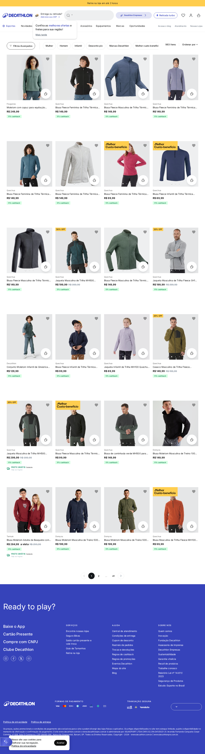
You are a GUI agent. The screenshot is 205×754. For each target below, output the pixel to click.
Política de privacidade (15, 722)
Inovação (163, 635)
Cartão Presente (18, 634)
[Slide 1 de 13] (127, 250)
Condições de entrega (123, 635)
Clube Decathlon (18, 649)
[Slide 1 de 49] (175, 250)
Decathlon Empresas (169, 649)
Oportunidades (137, 26)
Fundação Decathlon (169, 640)
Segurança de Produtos (170, 681)
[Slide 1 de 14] (78, 164)
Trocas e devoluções (123, 649)
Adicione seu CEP (49, 17)
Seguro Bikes (73, 635)
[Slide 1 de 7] (29, 337)
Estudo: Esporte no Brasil (171, 685)
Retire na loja (73, 653)
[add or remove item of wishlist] (48, 59)
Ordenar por (188, 44)
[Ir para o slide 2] (29, 97)
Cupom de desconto (122, 640)
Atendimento (180, 26)
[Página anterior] (84, 576)
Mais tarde (41, 34)
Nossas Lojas (196, 26)
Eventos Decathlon (122, 663)
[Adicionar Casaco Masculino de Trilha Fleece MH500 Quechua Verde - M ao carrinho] (192, 353)
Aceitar (60, 742)
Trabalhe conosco (167, 668)
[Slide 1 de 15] (78, 77)
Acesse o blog (164, 26)
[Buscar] (68, 15)
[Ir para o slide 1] (26, 97)
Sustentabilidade (167, 654)
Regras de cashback (123, 654)
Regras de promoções (123, 659)
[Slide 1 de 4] (175, 164)
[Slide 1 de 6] (127, 164)
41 (113, 576)
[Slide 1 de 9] (29, 250)
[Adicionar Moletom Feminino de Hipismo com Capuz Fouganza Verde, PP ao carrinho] (46, 93)
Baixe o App (14, 626)
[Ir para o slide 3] (33, 97)
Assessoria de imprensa (170, 645)
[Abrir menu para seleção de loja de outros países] (186, 706)
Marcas (120, 26)
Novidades (26, 26)
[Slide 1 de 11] (29, 164)
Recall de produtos (168, 663)
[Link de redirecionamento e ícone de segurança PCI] (136, 707)
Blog (114, 673)
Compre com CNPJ (20, 641)
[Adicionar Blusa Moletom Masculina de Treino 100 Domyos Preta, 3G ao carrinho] (192, 439)
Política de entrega (41, 722)
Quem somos (165, 631)
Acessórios (86, 26)
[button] (6, 742)
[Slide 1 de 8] (29, 77)
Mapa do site (119, 668)
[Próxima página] (121, 576)
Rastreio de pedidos (122, 645)
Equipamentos (103, 26)
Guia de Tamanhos (76, 648)
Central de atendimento (124, 631)
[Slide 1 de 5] (175, 423)
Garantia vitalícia (167, 659)
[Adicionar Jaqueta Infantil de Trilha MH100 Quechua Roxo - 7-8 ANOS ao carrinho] (143, 353)
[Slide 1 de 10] (127, 77)
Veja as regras (16, 470)
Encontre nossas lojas (77, 631)
